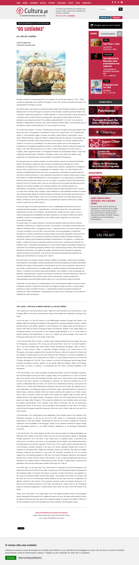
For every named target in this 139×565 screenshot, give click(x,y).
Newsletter (116, 17)
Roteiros (52, 3)
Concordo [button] (11, 558)
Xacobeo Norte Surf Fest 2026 (110, 86)
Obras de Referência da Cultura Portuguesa (51, 512)
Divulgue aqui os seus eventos (106, 25)
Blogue (70, 3)
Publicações (61, 3)
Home (18, 3)
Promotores (86, 3)
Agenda (25, 3)
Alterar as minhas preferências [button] (29, 558)
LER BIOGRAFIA (71, 16)
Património (34, 3)
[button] (63, 52)
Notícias (43, 3)
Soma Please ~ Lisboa (111, 43)
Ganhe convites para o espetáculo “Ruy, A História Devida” (103, 201)
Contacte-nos (104, 17)
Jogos (78, 3)
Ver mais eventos (105, 102)
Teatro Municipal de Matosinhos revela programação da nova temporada (111, 62)
